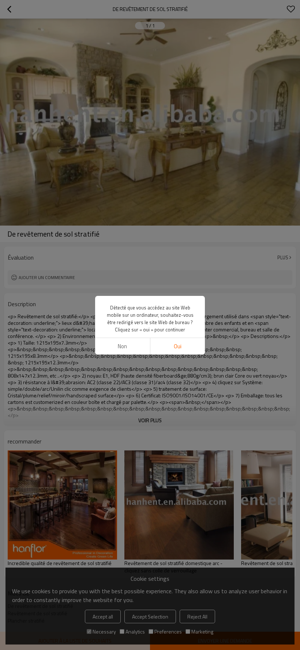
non (122, 346)
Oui (177, 346)
